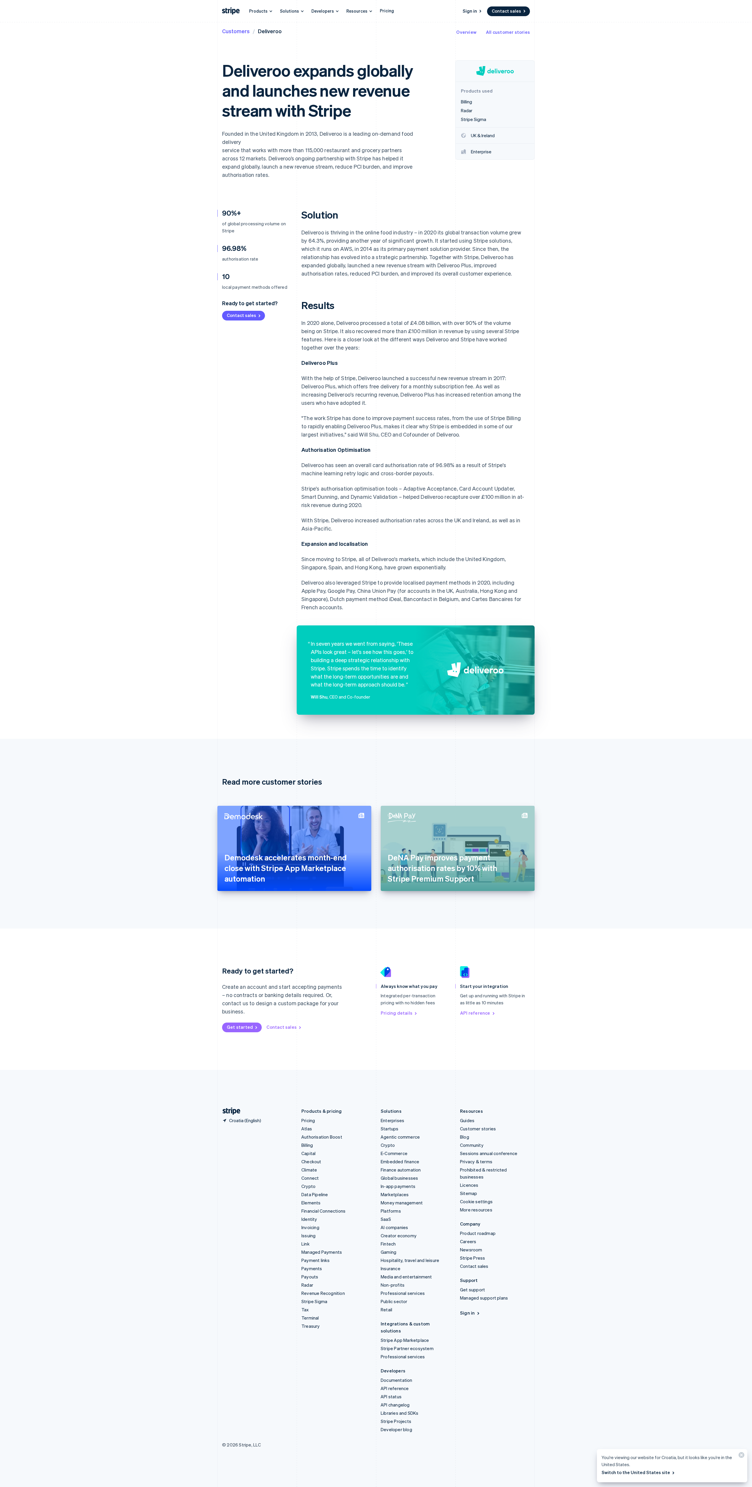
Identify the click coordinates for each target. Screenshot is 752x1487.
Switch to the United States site (636, 1472)
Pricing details (396, 1013)
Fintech (388, 1244)
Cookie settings (476, 1201)
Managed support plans (484, 1298)
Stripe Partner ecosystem (407, 1348)
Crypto (308, 1186)
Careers (468, 1241)
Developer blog (396, 1429)
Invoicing (310, 1227)
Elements (311, 1203)
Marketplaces (395, 1194)
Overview (466, 32)
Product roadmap (478, 1233)
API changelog (395, 1405)
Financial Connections (323, 1211)
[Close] (740, 1456)
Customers (236, 31)
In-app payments (398, 1186)
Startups (390, 1129)
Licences (469, 1185)
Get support (472, 1290)
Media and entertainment (406, 1277)
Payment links (315, 1260)
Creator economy (399, 1235)
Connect (310, 1178)
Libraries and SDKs (400, 1413)
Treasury (310, 1326)
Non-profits (392, 1285)
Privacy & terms (476, 1161)
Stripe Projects (396, 1421)
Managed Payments (321, 1252)
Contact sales (506, 11)
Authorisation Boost (321, 1137)
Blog (464, 1137)
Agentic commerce (400, 1137)
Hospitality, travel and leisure (410, 1260)
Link (305, 1244)
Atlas (306, 1129)
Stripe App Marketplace (405, 1340)
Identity (309, 1219)
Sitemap (468, 1193)
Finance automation (401, 1170)
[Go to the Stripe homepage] (229, 1111)
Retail (386, 1310)
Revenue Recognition (323, 1293)
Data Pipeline (314, 1194)
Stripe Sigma (314, 1301)
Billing (307, 1145)
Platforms (391, 1211)
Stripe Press (472, 1258)
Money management (402, 1203)
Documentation (396, 1380)
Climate (309, 1170)
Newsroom (471, 1250)
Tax (305, 1310)
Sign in (470, 11)
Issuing (308, 1235)
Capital (308, 1153)
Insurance (390, 1268)
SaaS (386, 1219)
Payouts (309, 1277)
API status (391, 1396)
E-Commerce (394, 1153)
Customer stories (478, 1129)
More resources (476, 1210)
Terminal (310, 1318)
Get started (240, 1027)
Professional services (403, 1293)
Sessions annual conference (488, 1153)
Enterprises (392, 1120)
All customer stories (508, 32)
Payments (311, 1268)
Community (472, 1145)
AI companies (394, 1227)
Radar (307, 1285)
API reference (475, 1013)
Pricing (387, 10)
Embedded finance (400, 1161)
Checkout (311, 1161)
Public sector (394, 1301)
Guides (467, 1120)
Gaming (388, 1252)
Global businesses (399, 1178)
